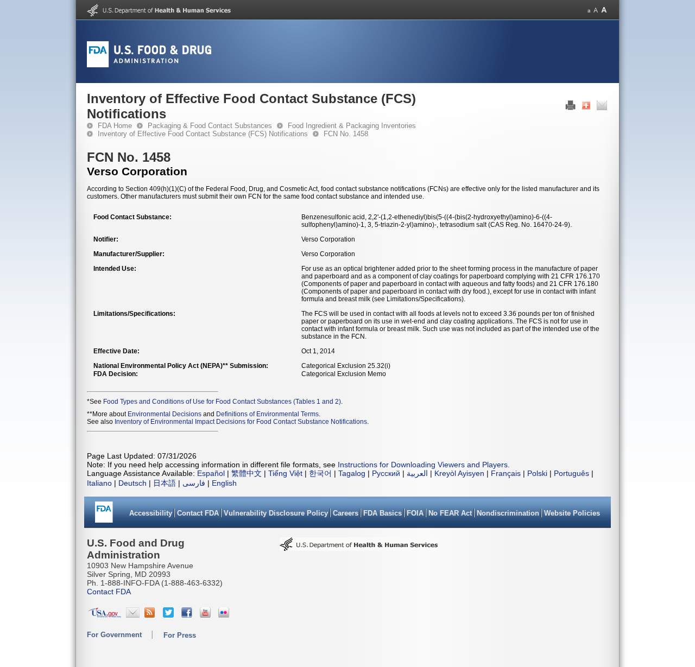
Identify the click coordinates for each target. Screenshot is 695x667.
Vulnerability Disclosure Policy (276, 513)
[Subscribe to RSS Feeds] (151, 615)
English (224, 483)
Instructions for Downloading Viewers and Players (423, 464)
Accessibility (150, 513)
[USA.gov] (104, 615)
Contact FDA (198, 513)
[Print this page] (570, 108)
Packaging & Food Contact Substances (210, 126)
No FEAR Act (450, 513)
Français (506, 473)
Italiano (99, 483)
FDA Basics (382, 513)
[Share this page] (586, 108)
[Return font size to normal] (595, 10)
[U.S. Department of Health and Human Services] (159, 14)
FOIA (415, 513)
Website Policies (572, 513)
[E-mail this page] (602, 108)
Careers (345, 513)
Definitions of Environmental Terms (267, 414)
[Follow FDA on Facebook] (188, 615)
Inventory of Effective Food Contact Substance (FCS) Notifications (203, 134)
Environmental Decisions (164, 414)
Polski (537, 473)
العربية (417, 473)
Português (571, 473)
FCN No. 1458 (346, 134)
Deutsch (132, 483)
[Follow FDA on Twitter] (169, 615)
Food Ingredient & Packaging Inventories (352, 126)
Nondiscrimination (508, 513)
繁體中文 (246, 473)
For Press (179, 635)
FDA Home (115, 126)
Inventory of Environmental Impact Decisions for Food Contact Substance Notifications (241, 421)
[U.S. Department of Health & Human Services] (359, 547)
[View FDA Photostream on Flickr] (225, 615)
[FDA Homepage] (104, 515)
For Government (114, 635)
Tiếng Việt (285, 473)
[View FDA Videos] (206, 615)
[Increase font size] (604, 10)
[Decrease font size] (588, 10)
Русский (386, 473)
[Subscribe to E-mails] (133, 615)
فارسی (193, 483)
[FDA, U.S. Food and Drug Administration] (149, 65)
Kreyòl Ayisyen (459, 473)
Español (211, 473)
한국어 (320, 473)
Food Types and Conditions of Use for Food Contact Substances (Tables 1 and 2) (222, 401)
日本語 (164, 483)
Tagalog (351, 473)
